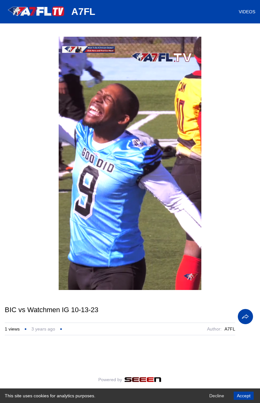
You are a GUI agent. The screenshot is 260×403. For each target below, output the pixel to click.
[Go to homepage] (36, 18)
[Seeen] (143, 379)
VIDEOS (247, 11)
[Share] (245, 316)
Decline (216, 395)
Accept (243, 395)
